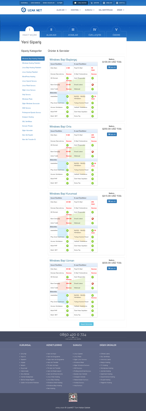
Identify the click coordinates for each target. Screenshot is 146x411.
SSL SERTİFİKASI (106, 10)
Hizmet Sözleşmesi (27, 377)
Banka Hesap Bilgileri (28, 380)
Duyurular (24, 368)
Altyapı (23, 362)
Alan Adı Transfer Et (29, 139)
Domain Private (27, 126)
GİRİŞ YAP (109, 3)
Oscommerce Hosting (108, 377)
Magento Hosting (106, 382)
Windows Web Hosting (54, 382)
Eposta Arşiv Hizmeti (80, 374)
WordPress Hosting (28, 76)
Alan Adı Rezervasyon (54, 371)
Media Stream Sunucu (81, 380)
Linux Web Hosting (53, 377)
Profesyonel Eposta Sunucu (31, 112)
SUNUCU (89, 10)
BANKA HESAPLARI (48, 3)
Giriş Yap (23, 354)
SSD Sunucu (26, 108)
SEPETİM (96, 3)
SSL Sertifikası (27, 121)
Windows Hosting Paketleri (31, 63)
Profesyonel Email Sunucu (82, 371)
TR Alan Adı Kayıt (52, 365)
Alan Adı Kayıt (51, 354)
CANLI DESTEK (82, 3)
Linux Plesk (77, 356)
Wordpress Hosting (107, 368)
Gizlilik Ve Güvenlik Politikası (30, 382)
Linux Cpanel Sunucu (29, 81)
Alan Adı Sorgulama (53, 356)
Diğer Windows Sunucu (81, 365)
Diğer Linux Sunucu (28, 90)
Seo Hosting (51, 388)
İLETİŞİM (59, 3)
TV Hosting (104, 365)
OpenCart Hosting (106, 374)
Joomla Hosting (106, 371)
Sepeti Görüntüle (86, 324)
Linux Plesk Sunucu (28, 85)
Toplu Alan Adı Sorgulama (55, 359)
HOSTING (75, 10)
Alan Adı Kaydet (27, 135)
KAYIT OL (122, 3)
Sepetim (23, 359)
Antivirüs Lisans (106, 359)
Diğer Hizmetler (27, 130)
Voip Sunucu (26, 94)
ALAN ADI (61, 10)
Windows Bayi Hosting (54, 385)
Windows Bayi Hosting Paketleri (33, 58)
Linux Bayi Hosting (53, 380)
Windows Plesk (27, 99)
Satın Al (112, 67)
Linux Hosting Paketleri (30, 72)
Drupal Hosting (105, 380)
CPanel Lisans (105, 354)
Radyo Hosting (105, 362)
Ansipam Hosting (28, 117)
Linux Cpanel (78, 354)
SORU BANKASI (35, 3)
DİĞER (120, 10)
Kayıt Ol (23, 356)
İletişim (23, 365)
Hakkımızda (24, 371)
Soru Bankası (25, 374)
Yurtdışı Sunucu (79, 382)
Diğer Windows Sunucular (31, 103)
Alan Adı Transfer (52, 362)
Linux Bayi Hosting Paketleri (31, 67)
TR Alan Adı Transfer (53, 368)
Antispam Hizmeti (79, 377)
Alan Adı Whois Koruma (55, 374)
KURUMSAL (24, 3)
